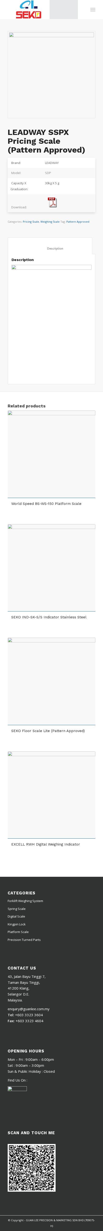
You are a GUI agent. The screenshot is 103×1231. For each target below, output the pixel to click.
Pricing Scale (31, 221)
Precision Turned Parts (24, 940)
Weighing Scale (50, 221)
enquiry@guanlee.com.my (29, 1008)
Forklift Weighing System (25, 901)
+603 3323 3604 (29, 1014)
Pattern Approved (77, 221)
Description (50, 248)
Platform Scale (18, 932)
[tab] (50, 245)
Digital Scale (16, 916)
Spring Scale (17, 909)
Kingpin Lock (17, 924)
